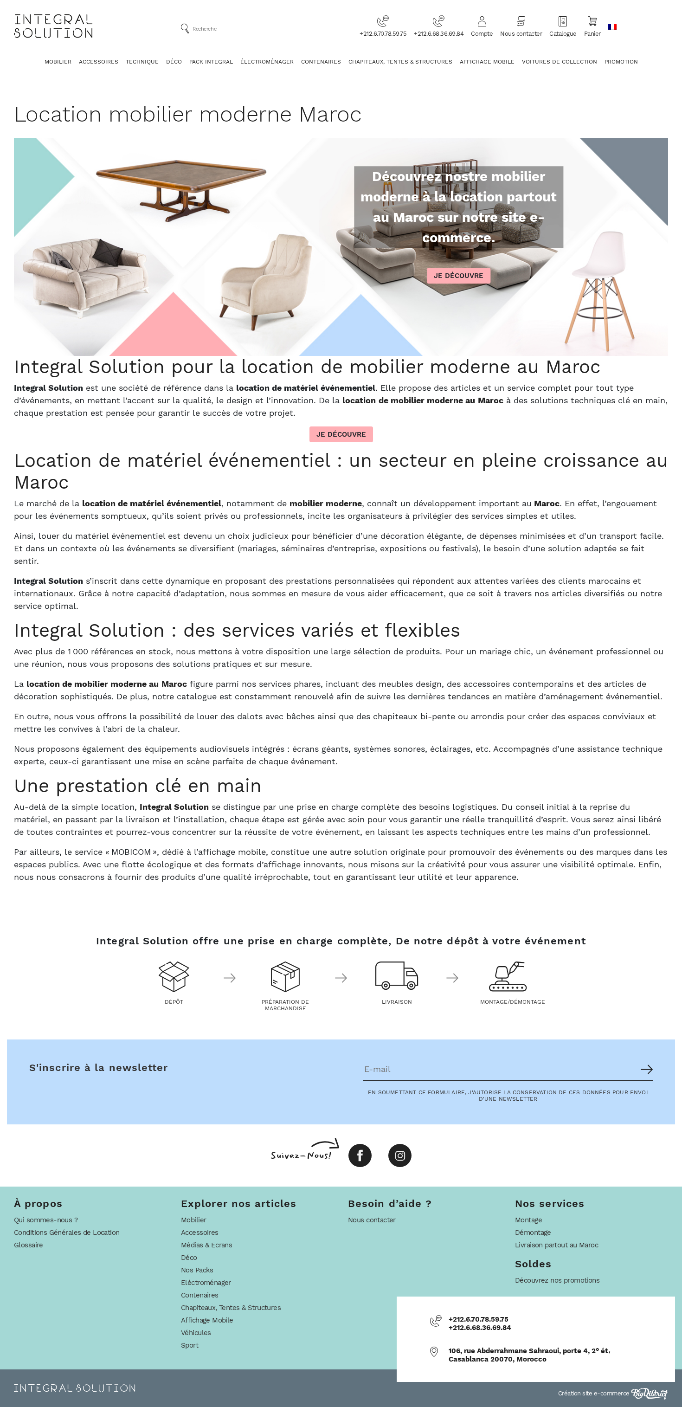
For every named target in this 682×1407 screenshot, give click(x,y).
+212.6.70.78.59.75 (383, 33)
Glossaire (28, 1245)
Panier (592, 33)
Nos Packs (197, 1270)
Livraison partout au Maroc (556, 1245)
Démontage (533, 1232)
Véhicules (196, 1333)
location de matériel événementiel (151, 503)
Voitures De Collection (559, 61)
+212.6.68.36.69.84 (438, 33)
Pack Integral (211, 61)
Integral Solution (174, 807)
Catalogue (563, 33)
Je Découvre (458, 276)
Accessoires (98, 61)
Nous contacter (521, 33)
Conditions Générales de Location (66, 1232)
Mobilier (58, 61)
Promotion (621, 61)
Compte (482, 33)
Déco (174, 61)
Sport (189, 1345)
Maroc (547, 503)
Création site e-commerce (594, 1393)
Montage (528, 1220)
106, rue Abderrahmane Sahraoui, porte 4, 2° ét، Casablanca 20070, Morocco (530, 1355)
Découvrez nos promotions (557, 1280)
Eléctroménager (206, 1282)
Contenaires (321, 61)
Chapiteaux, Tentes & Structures (400, 61)
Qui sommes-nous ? (45, 1220)
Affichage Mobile (487, 61)
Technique (142, 61)
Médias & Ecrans (206, 1245)
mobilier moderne (326, 503)
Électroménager (267, 61)
